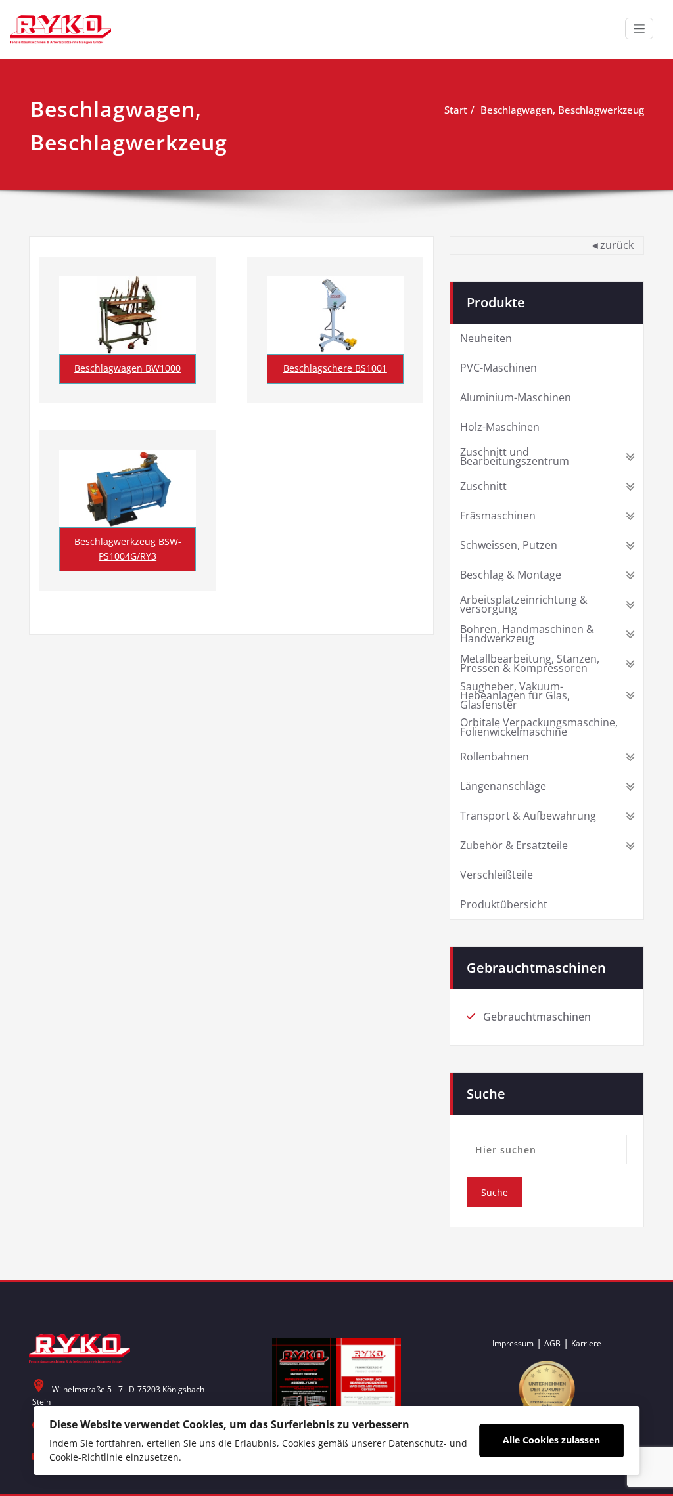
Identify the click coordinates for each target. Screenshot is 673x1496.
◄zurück (612, 245)
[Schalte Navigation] (639, 28)
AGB (552, 1343)
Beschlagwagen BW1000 (127, 368)
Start (455, 109)
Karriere (586, 1343)
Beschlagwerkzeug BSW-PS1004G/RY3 (127, 548)
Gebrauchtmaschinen (537, 1016)
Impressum (513, 1343)
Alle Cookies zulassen (551, 1440)
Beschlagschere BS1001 (335, 368)
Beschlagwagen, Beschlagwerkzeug (562, 109)
